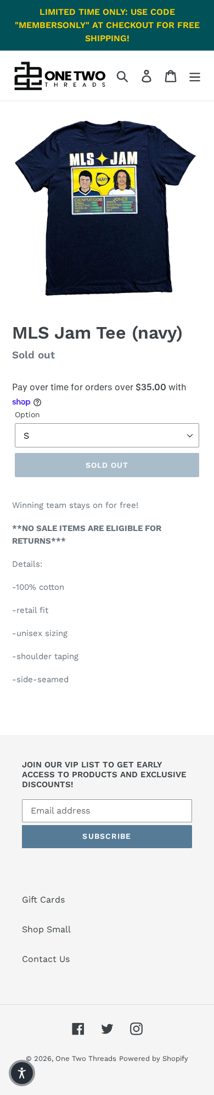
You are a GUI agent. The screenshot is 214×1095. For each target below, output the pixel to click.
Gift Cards (43, 899)
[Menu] (195, 75)
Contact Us (46, 959)
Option (27, 414)
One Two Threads (85, 1058)
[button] (22, 1073)
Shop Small (46, 929)
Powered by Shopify (153, 1058)
